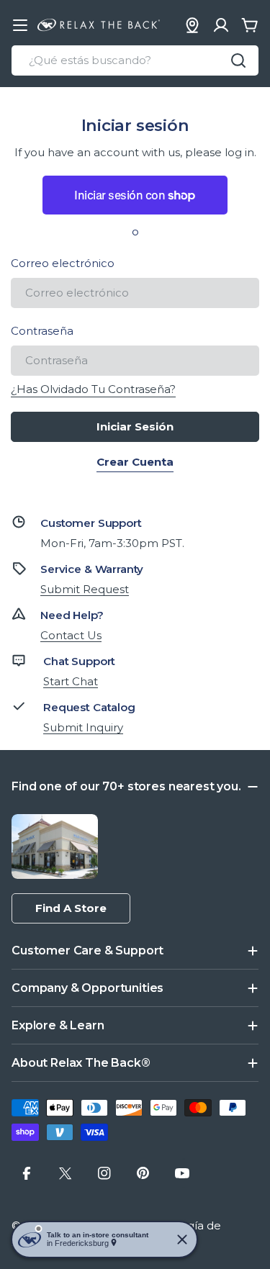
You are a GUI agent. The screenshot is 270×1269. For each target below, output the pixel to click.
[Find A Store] (192, 25)
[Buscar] (238, 60)
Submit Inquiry (83, 727)
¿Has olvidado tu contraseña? (93, 389)
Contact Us (71, 635)
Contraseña (42, 331)
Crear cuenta (135, 462)
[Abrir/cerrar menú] (20, 25)
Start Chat (70, 681)
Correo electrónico (62, 263)
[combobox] (135, 60)
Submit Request (84, 589)
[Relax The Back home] (98, 25)
